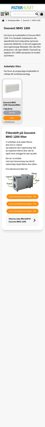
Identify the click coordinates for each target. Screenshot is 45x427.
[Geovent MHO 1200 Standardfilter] (12, 88)
